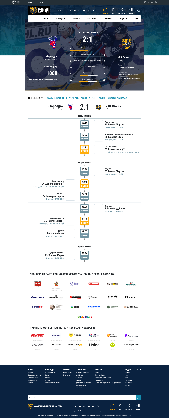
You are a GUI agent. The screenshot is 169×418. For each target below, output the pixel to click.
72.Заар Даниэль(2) (39, 186)
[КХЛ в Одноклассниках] (149, 2)
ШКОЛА (98, 369)
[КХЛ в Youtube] (152, 2)
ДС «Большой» (32, 380)
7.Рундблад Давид (115, 208)
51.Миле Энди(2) (43, 224)
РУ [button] (59, 10)
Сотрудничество (33, 377)
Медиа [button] (123, 19)
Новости (127, 372)
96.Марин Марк (55, 233)
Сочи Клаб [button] (91, 19)
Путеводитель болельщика (83, 383)
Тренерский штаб (50, 372)
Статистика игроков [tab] (78, 98)
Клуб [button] (45, 19)
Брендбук (127, 385)
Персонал (48, 377)
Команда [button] (60, 19)
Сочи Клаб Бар (80, 388)
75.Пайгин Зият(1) (54, 220)
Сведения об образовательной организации (108, 383)
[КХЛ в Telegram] (156, 2)
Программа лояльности (82, 372)
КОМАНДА (49, 369)
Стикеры (78, 380)
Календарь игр (67, 372)
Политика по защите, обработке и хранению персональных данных (84, 411)
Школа (97, 372)
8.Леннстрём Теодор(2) (55, 186)
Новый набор (99, 380)
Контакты (31, 383)
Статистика (66, 375)
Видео (126, 377)
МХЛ (136, 19)
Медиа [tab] (102, 98)
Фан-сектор (79, 377)
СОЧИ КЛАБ (81, 369)
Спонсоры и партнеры (34, 375)
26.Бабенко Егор (114, 136)
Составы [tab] (93, 98)
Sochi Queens (79, 375)
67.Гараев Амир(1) (115, 149)
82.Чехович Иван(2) (57, 224)
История (30, 372)
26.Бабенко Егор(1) (112, 152)
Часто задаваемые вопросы (103, 377)
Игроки (47, 375)
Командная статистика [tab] (57, 98)
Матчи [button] (75, 19)
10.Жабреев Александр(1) (129, 152)
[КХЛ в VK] (145, 2)
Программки (128, 380)
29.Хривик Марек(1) (53, 183)
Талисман (47, 380)
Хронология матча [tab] (36, 98)
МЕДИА (128, 369)
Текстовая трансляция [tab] (117, 98)
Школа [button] (108, 19)
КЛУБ (30, 369)
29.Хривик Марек (54, 255)
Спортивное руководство (52, 383)
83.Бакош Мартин (114, 124)
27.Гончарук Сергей (53, 196)
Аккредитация (129, 383)
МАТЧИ (66, 369)
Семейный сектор (81, 385)
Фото (126, 375)
